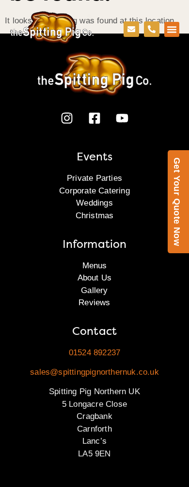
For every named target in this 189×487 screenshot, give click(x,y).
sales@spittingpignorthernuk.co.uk (94, 372)
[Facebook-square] (94, 118)
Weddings (94, 203)
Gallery (94, 290)
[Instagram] (66, 118)
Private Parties (94, 178)
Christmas (95, 215)
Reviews (94, 302)
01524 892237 (94, 352)
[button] (172, 29)
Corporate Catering (94, 190)
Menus (94, 265)
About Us (95, 277)
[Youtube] (122, 118)
